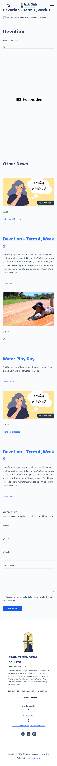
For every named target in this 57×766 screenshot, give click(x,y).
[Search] (8, 5)
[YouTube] (34, 734)
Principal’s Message (12, 219)
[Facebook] (23, 734)
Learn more (8, 283)
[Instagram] (28, 734)
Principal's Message (39, 17)
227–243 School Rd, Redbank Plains (28, 725)
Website (6, 552)
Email (6, 539)
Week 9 (6, 339)
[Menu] (52, 5)
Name (6, 525)
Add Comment (10, 565)
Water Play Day (19, 358)
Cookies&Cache (33, 758)
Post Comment (12, 608)
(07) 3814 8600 (28, 715)
